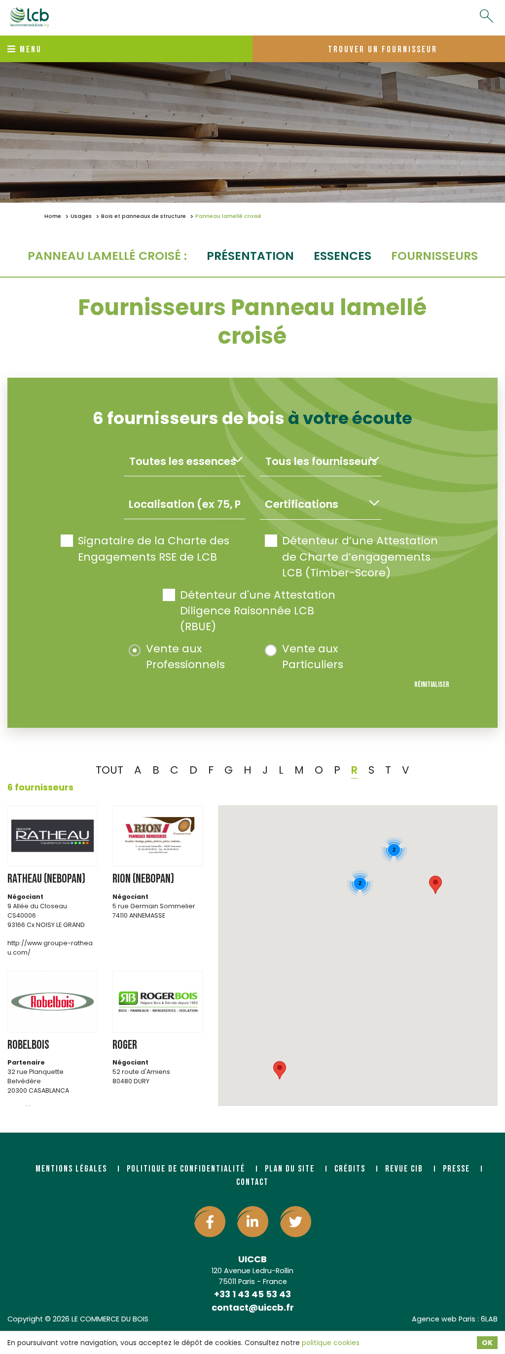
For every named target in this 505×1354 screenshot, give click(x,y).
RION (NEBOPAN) (143, 879)
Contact (252, 1182)
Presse (456, 1169)
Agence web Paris (443, 1319)
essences (342, 256)
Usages (81, 216)
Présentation (250, 256)
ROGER (124, 1045)
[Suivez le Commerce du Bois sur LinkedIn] (252, 1221)
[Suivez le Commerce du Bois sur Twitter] (295, 1221)
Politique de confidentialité (186, 1169)
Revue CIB (404, 1169)
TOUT (109, 770)
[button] (435, 885)
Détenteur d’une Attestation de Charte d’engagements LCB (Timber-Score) (360, 556)
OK (487, 1343)
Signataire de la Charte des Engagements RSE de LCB (153, 548)
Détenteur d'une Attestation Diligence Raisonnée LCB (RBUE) (257, 611)
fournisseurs (434, 256)
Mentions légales (71, 1169)
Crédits (349, 1169)
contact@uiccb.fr (253, 1307)
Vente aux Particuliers (312, 656)
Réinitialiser (431, 684)
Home (52, 216)
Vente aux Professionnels (185, 656)
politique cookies (331, 1343)
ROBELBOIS (28, 1045)
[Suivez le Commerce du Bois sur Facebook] (209, 1221)
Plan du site (290, 1169)
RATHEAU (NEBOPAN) (46, 879)
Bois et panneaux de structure (143, 216)
